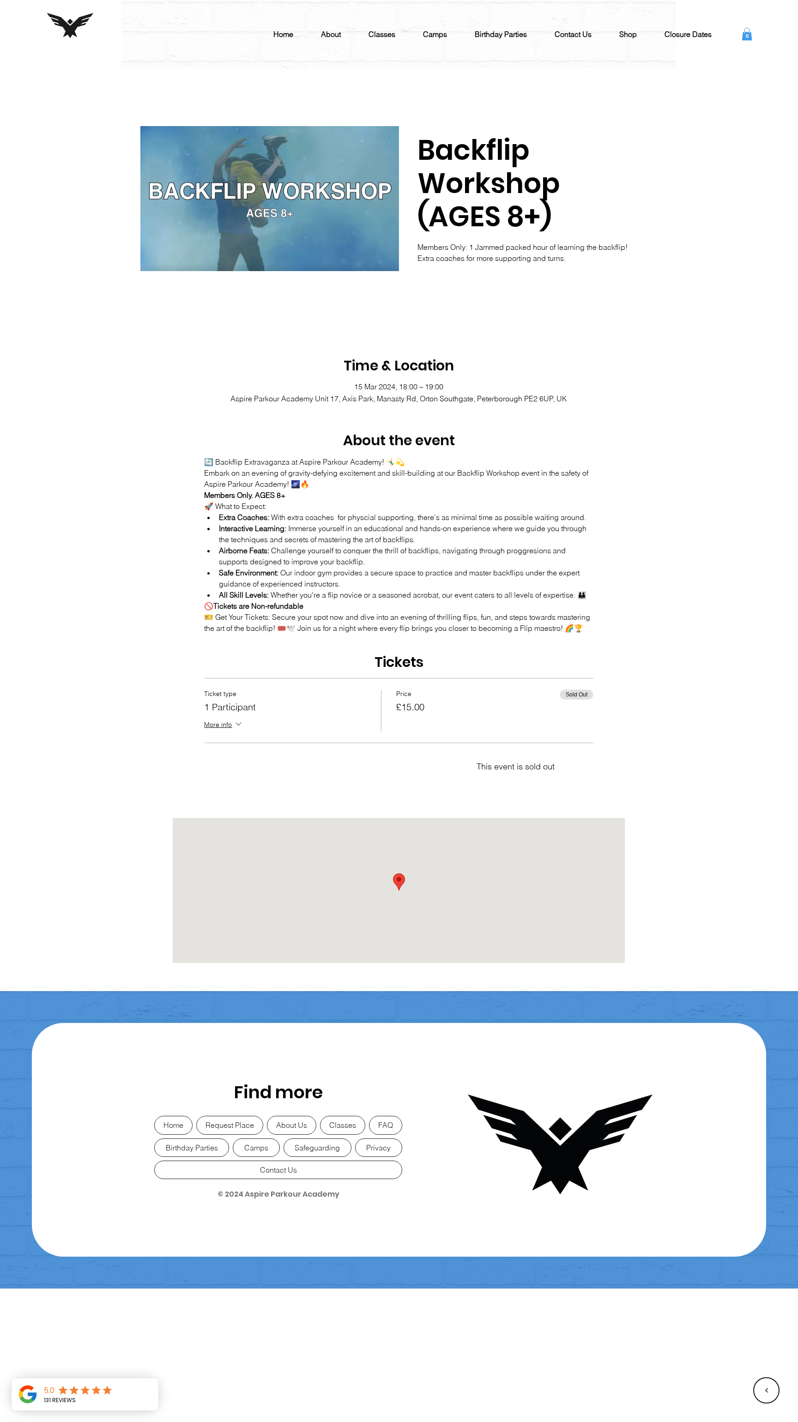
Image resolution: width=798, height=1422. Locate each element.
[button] (331, 34)
